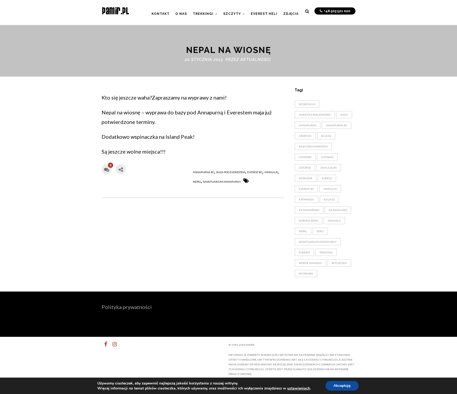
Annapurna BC (203, 172)
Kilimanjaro (338, 210)
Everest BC (254, 172)
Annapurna (307, 125)
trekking (326, 252)
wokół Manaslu (310, 263)
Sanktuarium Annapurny (222, 181)
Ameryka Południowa (315, 114)
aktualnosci (255, 59)
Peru (320, 231)
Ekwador (305, 178)
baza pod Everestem (230, 172)
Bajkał (326, 135)
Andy (344, 114)
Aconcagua (307, 104)
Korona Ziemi (308, 220)
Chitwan (327, 157)
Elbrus (327, 178)
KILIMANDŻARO (309, 210)
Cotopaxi (305, 167)
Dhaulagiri (329, 167)
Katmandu (306, 199)
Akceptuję (342, 385)
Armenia (305, 135)
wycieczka (339, 263)
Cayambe (305, 157)
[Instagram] (112, 344)
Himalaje (271, 172)
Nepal (197, 181)
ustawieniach (298, 388)
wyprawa (306, 273)
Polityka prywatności (127, 307)
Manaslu (334, 220)
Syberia (304, 252)
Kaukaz (329, 199)
